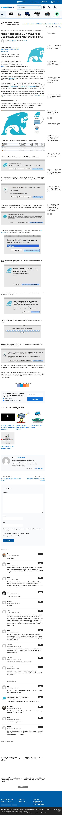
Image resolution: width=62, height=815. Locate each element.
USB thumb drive (12, 86)
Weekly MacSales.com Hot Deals (12, 400)
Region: (34, 2)
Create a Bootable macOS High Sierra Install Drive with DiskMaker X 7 (10, 49)
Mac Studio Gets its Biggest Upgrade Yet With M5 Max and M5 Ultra (10, 759)
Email (4, 522)
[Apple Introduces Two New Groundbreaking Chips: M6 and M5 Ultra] (54, 89)
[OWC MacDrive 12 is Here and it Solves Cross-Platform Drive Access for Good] (54, 181)
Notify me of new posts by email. (13, 536)
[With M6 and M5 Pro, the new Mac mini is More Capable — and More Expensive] (54, 72)
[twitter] (17, 468)
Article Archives (57, 23)
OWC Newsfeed (12, 40)
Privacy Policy (35, 812)
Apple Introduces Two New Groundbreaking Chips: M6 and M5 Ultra (54, 96)
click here (7, 58)
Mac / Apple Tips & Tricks (29, 23)
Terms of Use (44, 812)
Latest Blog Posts (8, 398)
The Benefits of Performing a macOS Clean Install (33, 758)
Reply (40, 554)
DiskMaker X (12, 78)
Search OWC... (22, 7)
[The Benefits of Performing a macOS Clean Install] (34, 750)
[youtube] (21, 468)
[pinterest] (19, 468)
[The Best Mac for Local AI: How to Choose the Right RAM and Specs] (34, 770)
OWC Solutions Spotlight (41, 23)
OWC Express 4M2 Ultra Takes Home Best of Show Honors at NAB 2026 (54, 155)
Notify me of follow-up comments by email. (16, 533)
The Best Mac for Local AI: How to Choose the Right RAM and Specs (34, 779)
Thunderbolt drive (31, 86)
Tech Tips (25, 40)
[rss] (23, 468)
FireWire (23, 86)
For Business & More (21, 2)
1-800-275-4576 (44, 2)
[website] (12, 468)
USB (19, 86)
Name (4, 515)
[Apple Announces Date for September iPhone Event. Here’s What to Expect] (54, 40)
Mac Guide (50, 23)
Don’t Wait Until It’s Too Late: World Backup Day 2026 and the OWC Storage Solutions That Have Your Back (53, 207)
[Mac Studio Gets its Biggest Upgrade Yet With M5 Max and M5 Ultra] (11, 750)
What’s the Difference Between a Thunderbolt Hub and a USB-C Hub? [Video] (11, 779)
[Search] (39, 8)
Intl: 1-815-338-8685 (55, 2)
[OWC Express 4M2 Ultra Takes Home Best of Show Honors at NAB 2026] (54, 148)
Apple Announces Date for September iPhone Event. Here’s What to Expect (54, 47)
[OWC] (7, 7)
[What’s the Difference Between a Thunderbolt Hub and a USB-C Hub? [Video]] (11, 770)
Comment (5, 492)
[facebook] (14, 468)
